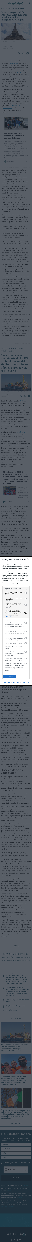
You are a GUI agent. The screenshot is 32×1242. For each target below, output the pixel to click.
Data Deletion (6, 682)
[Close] (28, 559)
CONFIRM (10, 676)
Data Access (16, 682)
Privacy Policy (25, 682)
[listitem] (16, 589)
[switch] (25, 593)
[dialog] (16, 621)
